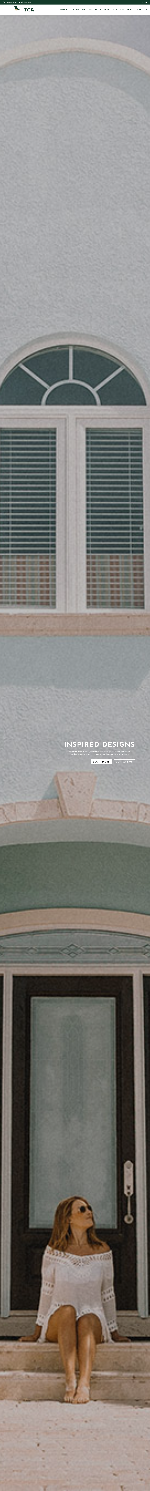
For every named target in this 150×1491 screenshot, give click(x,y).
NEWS (84, 9)
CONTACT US (124, 762)
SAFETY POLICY (95, 9)
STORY (129, 9)
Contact (138, 9)
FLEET (122, 9)
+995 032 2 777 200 (11, 2)
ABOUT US (64, 9)
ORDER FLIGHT (109, 9)
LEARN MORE (101, 762)
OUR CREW (75, 9)
